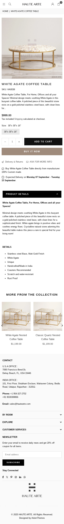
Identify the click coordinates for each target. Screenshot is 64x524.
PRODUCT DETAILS (17, 194)
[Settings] (53, 4)
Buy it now (32, 151)
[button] (59, 4)
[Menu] (4, 4)
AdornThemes (38, 518)
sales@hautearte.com (20, 404)
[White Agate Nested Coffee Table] (16, 316)
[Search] (10, 4)
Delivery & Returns (14, 162)
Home (5, 11)
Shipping (18, 119)
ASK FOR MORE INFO (40, 162)
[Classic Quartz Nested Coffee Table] (47, 316)
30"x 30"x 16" (10, 131)
